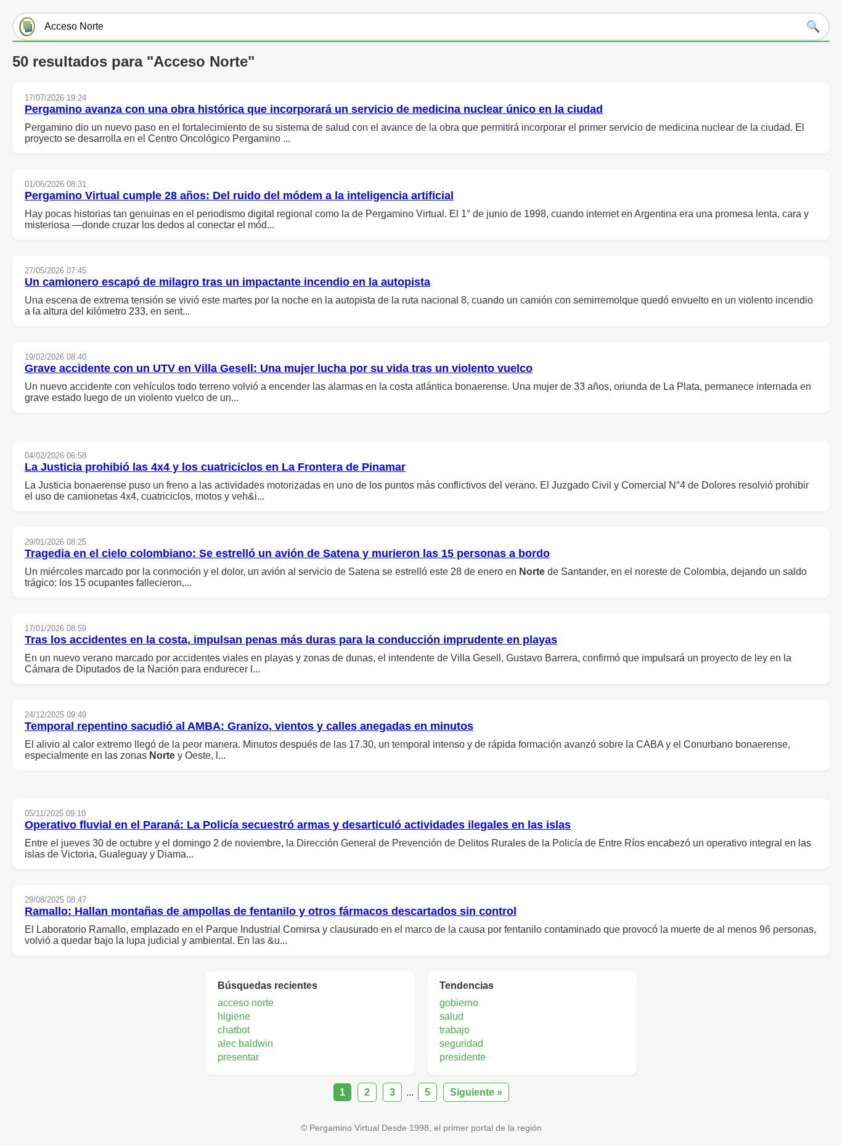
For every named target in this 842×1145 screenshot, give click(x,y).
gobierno (458, 1003)
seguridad (461, 1043)
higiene (234, 1016)
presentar (238, 1057)
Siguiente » (476, 1092)
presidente (462, 1057)
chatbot (234, 1030)
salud (451, 1016)
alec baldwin (245, 1043)
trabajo (454, 1030)
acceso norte (246, 1003)
